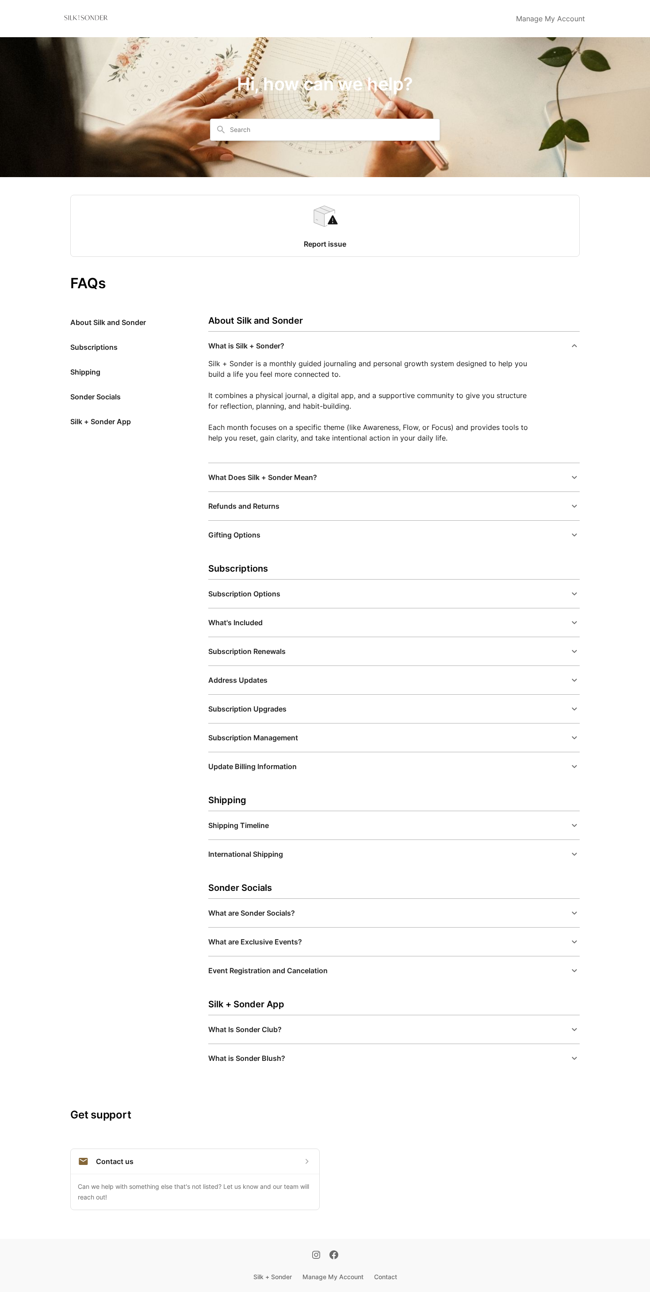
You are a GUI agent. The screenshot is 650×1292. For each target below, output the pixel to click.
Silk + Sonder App (100, 421)
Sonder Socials (95, 396)
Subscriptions (94, 347)
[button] (394, 345)
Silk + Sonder (272, 1276)
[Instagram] (316, 1255)
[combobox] (330, 129)
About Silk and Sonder (108, 322)
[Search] (221, 129)
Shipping (85, 371)
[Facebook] (334, 1255)
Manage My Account (550, 18)
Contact (385, 1276)
